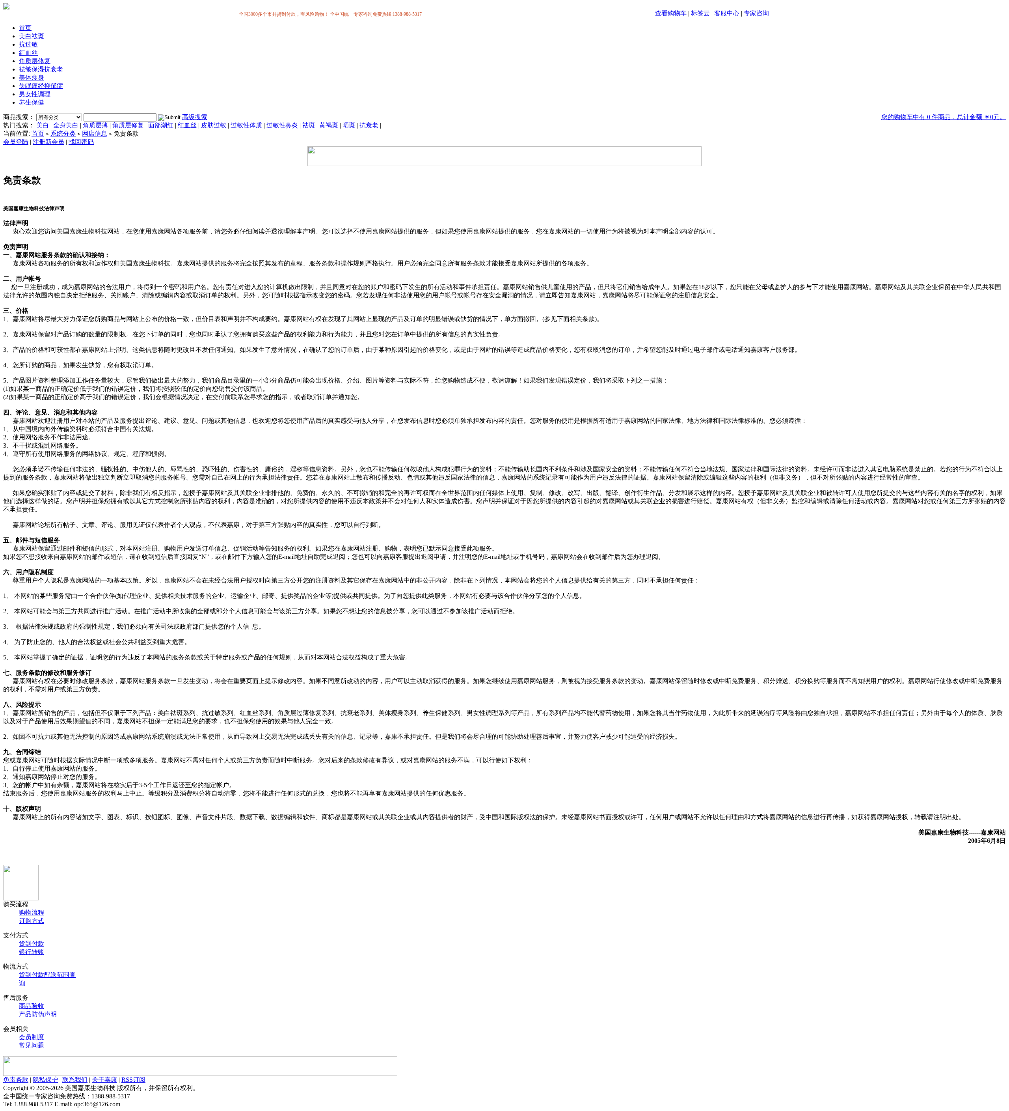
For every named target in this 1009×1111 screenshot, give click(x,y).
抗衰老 (368, 125)
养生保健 (31, 102)
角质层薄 (95, 125)
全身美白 (65, 125)
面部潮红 (160, 125)
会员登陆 (15, 141)
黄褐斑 (328, 125)
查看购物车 (671, 13)
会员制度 (31, 1037)
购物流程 (31, 912)
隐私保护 (45, 1079)
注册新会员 (48, 141)
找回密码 (81, 141)
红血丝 (28, 52)
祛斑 (308, 125)
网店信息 (94, 133)
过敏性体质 (246, 125)
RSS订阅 (133, 1079)
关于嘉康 (104, 1079)
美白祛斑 (31, 36)
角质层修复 (34, 61)
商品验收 (31, 1006)
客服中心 (726, 13)
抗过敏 (28, 44)
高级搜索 (194, 117)
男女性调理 (34, 94)
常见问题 (31, 1045)
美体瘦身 (31, 77)
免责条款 (15, 1079)
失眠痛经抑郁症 (41, 85)
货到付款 (31, 943)
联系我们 (74, 1079)
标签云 (700, 13)
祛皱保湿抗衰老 (41, 69)
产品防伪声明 (38, 1014)
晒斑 (349, 125)
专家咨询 (756, 13)
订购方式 (31, 920)
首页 (25, 27)
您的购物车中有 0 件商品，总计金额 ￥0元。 (943, 117)
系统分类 (63, 133)
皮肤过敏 (213, 125)
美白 (42, 125)
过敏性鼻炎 (282, 125)
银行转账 (31, 952)
